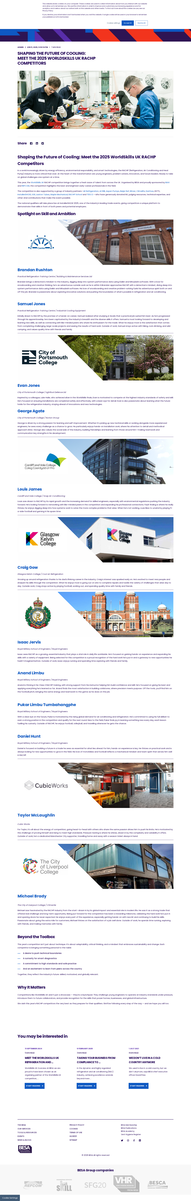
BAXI (167, 182)
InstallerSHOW (24, 194)
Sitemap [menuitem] (73, 1140)
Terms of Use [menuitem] (76, 1133)
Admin (21, 47)
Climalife (140, 191)
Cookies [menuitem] (74, 1129)
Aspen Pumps (112, 191)
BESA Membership (129, 1125)
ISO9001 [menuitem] (73, 1136)
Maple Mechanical (59, 194)
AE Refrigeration (91, 191)
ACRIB (102, 191)
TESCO (90, 194)
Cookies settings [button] (113, 23)
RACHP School (75, 194)
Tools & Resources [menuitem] (27, 1133)
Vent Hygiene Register (131, 1134)
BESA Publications (129, 1128)
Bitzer (133, 191)
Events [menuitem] (21, 1136)
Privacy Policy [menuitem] (77, 1125)
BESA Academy (127, 1131)
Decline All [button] (142, 23)
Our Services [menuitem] (24, 1129)
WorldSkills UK (37, 182)
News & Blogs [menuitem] (24, 1140)
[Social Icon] (123, 1140)
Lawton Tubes (43, 194)
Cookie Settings (10, 1197)
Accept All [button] (128, 23)
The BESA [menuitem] (22, 1125)
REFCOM (25, 185)
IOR (33, 194)
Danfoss (150, 191)
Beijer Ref (124, 191)
